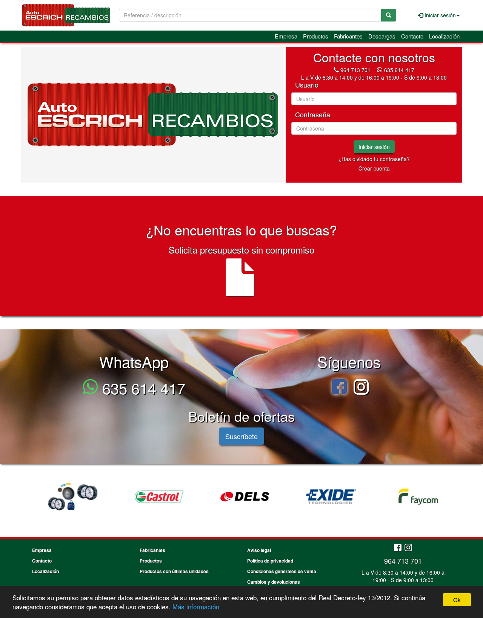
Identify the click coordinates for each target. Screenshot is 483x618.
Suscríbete (241, 436)
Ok (457, 600)
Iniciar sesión (374, 147)
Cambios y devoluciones (273, 581)
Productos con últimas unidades (174, 571)
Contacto (412, 36)
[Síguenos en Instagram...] (408, 548)
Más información (195, 606)
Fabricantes (348, 36)
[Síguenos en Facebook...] (398, 548)
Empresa (286, 36)
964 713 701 (355, 70)
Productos (315, 36)
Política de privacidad (270, 560)
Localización (444, 36)
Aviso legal (259, 550)
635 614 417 (399, 70)
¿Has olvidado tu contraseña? (374, 159)
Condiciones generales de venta (281, 571)
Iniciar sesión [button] (439, 15)
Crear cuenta (374, 168)
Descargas (381, 36)
